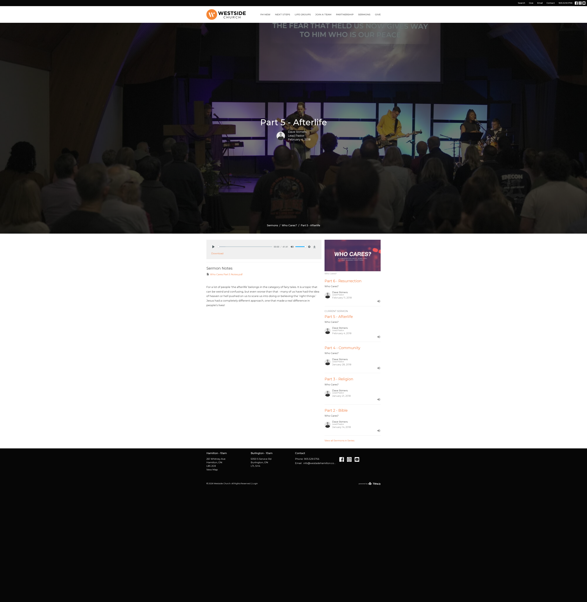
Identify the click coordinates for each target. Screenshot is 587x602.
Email (540, 3)
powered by (368, 486)
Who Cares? (289, 225)
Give (531, 3)
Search (521, 3)
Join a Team (323, 14)
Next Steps (282, 14)
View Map (212, 469)
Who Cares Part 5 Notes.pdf (226, 274)
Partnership (345, 14)
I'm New (265, 14)
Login (255, 483)
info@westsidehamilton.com (319, 463)
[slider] (244, 246)
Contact (550, 3)
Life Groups (303, 14)
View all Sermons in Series (339, 440)
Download (217, 253)
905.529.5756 (565, 3)
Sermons (364, 14)
